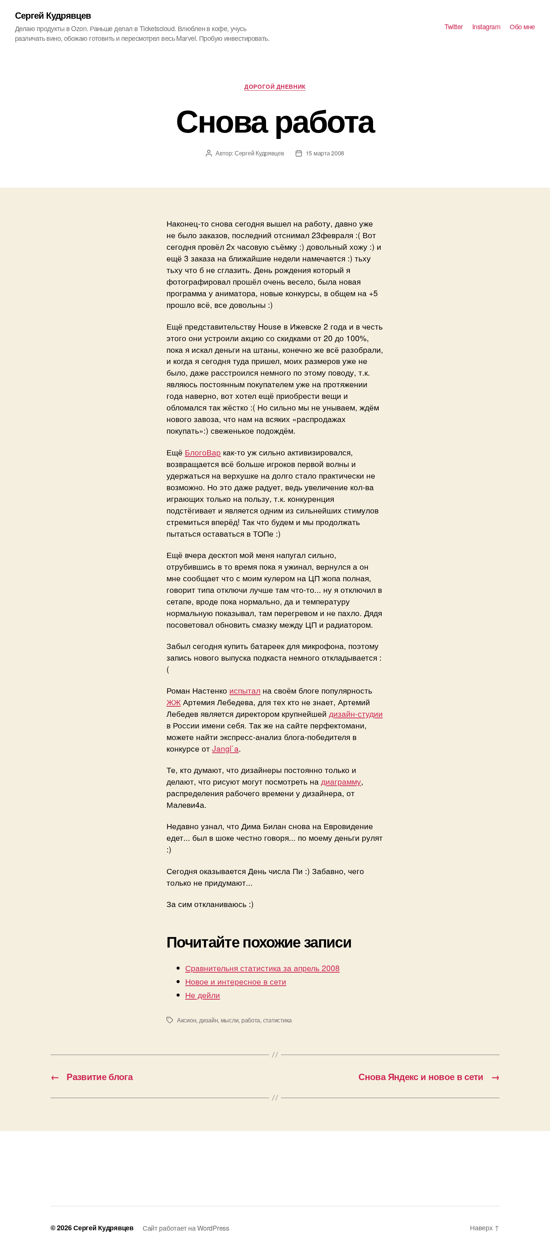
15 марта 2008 (325, 153)
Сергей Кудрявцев (53, 14)
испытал (244, 690)
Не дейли (202, 994)
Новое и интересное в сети (235, 981)
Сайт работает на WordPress (186, 1228)
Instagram (486, 26)
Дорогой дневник (274, 87)
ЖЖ (173, 701)
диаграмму (341, 781)
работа (250, 1020)
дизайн (208, 1020)
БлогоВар (203, 452)
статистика (277, 1020)
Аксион (186, 1020)
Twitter (453, 26)
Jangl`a (225, 748)
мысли (230, 1020)
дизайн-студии (356, 713)
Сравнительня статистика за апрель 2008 (262, 967)
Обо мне (522, 26)
